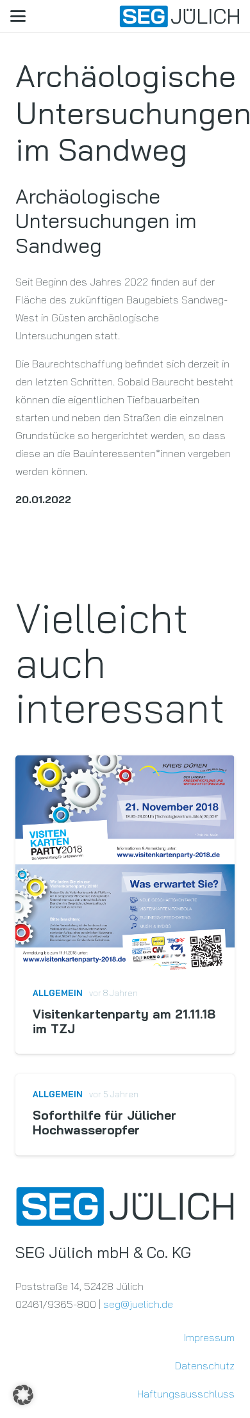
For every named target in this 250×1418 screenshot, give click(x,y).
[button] (18, 16)
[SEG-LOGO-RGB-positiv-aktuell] (179, 16)
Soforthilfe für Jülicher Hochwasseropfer (104, 1123)
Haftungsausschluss (186, 1393)
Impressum (209, 1337)
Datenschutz (205, 1365)
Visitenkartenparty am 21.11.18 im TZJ (124, 1021)
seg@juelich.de (138, 1304)
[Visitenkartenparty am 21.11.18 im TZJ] (125, 864)
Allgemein (58, 993)
